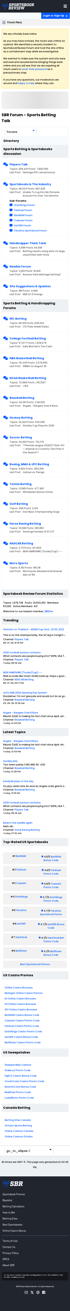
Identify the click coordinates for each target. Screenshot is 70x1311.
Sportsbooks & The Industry (30, 184)
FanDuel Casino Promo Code (22, 1026)
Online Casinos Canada (19, 1131)
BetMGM (21, 856)
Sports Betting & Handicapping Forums (29, 305)
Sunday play (10, 761)
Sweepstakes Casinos (18, 1064)
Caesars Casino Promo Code (22, 1020)
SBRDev (48, 611)
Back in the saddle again (17, 822)
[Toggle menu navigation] (65, 6)
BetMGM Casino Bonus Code (22, 1015)
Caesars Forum (23, 220)
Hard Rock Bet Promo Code (54, 939)
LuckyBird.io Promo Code (19, 1097)
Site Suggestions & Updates (30, 286)
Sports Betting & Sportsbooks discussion (27, 151)
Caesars (21, 883)
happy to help (26, 83)
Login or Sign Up (53, 15)
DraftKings (21, 896)
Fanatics (21, 910)
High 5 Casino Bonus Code (21, 1075)
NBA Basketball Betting (27, 358)
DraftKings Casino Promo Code (23, 1031)
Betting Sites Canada (18, 1120)
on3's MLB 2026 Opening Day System (25, 692)
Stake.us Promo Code (18, 1070)
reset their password (34, 69)
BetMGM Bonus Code (52, 858)
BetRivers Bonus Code (52, 953)
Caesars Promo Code (52, 885)
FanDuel (21, 869)
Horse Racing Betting (25, 524)
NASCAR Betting (21, 543)
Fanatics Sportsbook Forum (30, 230)
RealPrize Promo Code (18, 1092)
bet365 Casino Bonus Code (21, 1037)
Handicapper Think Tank (28, 243)
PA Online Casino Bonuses (20, 1004)
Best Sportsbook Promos (35, 964)
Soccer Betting (21, 437)
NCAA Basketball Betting (28, 378)
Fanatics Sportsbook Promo (51, 912)
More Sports (19, 563)
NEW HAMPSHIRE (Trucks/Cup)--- (22, 672)
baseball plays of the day (18, 781)
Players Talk (19, 164)
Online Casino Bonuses (19, 987)
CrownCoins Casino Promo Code (24, 1081)
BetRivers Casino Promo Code (23, 1042)
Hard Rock (21, 937)
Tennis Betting (21, 484)
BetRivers (21, 950)
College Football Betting (28, 338)
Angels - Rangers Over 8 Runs (20, 712)
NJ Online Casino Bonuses (20, 998)
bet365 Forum (22, 225)
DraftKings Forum (24, 205)
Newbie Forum (20, 266)
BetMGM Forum (23, 215)
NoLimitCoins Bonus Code (20, 1086)
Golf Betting (19, 504)
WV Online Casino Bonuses (21, 1009)
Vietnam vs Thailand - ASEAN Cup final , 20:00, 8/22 (33, 629)
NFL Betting (18, 319)
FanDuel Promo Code (52, 872)
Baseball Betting (22, 398)
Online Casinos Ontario (19, 1136)
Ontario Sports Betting (18, 1125)
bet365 (21, 923)
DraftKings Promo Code (53, 899)
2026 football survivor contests (22, 652)
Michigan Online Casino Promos (24, 993)
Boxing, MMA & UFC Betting (29, 464)
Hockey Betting (21, 418)
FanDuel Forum (23, 210)
